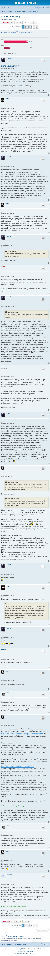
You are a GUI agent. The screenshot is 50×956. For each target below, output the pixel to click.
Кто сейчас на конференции (12, 936)
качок (7, 98)
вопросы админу (10, 16)
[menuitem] (6, 7)
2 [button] (25, 27)
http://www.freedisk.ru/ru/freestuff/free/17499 (17, 766)
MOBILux (4, 649)
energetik (10, 874)
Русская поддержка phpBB (25, 951)
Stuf (8, 586)
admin (3, 266)
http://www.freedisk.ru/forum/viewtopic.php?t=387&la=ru (22, 734)
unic (8, 692)
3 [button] (28, 27)
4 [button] (31, 27)
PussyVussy (13, 19)
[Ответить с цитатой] (42, 60)
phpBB (21, 949)
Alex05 (9, 58)
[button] (37, 26)
